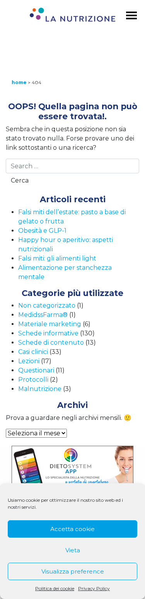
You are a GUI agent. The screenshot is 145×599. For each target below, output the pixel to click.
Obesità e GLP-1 (42, 230)
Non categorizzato (46, 305)
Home (19, 82)
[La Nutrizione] (72, 16)
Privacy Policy (94, 588)
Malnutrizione (39, 389)
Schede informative (48, 333)
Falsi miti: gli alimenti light (57, 258)
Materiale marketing (49, 324)
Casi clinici (33, 351)
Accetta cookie (72, 529)
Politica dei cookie (54, 588)
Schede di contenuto (51, 342)
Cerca (20, 180)
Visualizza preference (72, 571)
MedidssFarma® (43, 314)
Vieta (72, 550)
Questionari (36, 370)
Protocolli (33, 379)
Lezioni (28, 361)
